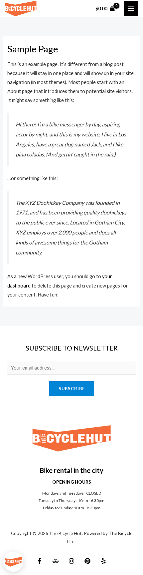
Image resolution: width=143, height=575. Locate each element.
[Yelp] (103, 561)
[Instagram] (71, 561)
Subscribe (72, 388)
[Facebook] (40, 561)
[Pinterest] (87, 561)
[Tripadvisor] (56, 561)
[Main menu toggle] (131, 8)
